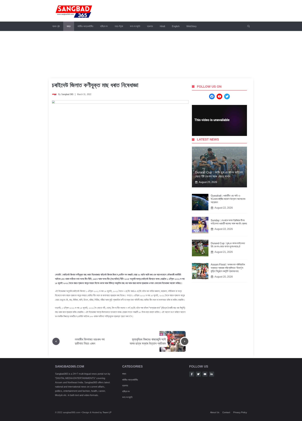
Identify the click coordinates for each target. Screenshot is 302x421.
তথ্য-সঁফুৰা (119, 26)
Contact (226, 412)
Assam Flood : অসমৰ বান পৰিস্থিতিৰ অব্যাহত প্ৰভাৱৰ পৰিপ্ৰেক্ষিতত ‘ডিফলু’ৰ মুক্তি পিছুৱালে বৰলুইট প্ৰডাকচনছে (228, 268)
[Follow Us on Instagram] (204, 374)
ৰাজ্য (69, 26)
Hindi (162, 26)
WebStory (191, 26)
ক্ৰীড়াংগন (104, 26)
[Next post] (184, 341)
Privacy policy (240, 412)
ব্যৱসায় (150, 26)
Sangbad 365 (67, 94)
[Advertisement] (151, 55)
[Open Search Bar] (248, 26)
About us (214, 412)
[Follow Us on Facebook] (191, 374)
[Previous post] (56, 341)
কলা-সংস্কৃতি (135, 26)
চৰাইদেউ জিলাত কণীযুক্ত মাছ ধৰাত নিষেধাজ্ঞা (95, 85)
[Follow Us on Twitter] (198, 374)
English (175, 26)
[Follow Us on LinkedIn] (211, 374)
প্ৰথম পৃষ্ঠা (56, 26)
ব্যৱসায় (125, 385)
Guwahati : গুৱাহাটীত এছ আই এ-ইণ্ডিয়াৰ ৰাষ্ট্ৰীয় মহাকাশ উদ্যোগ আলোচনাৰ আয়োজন (228, 199)
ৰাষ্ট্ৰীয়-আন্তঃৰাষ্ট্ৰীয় (85, 26)
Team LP (107, 412)
